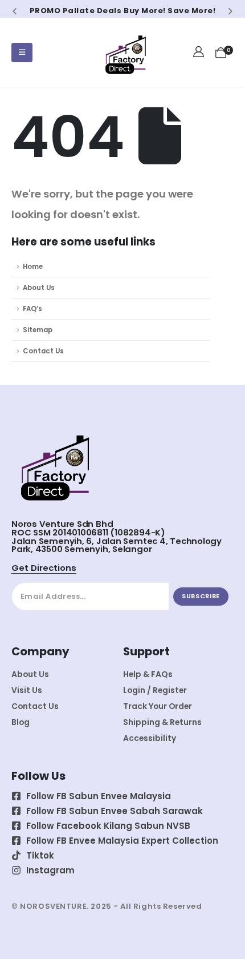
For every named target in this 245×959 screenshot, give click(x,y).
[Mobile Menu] (21, 52)
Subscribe (201, 596)
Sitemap (37, 330)
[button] (14, 11)
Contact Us (43, 351)
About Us (39, 287)
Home (33, 266)
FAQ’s (32, 308)
